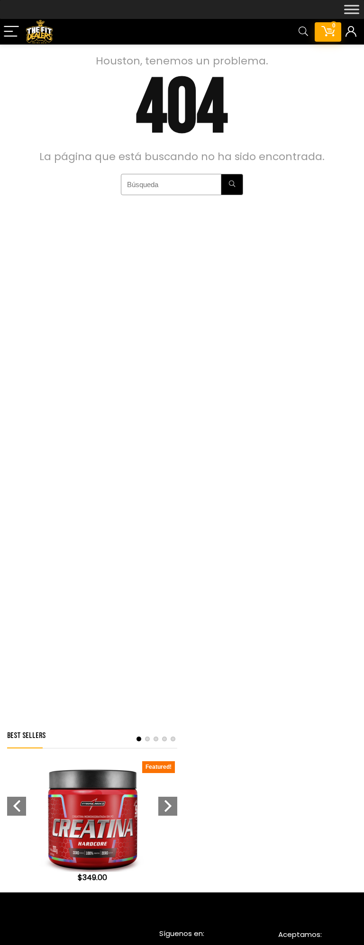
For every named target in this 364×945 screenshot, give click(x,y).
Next (167, 806)
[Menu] (11, 32)
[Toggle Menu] (351, 9)
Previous (16, 806)
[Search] (303, 32)
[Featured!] (92, 771)
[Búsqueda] (232, 184)
